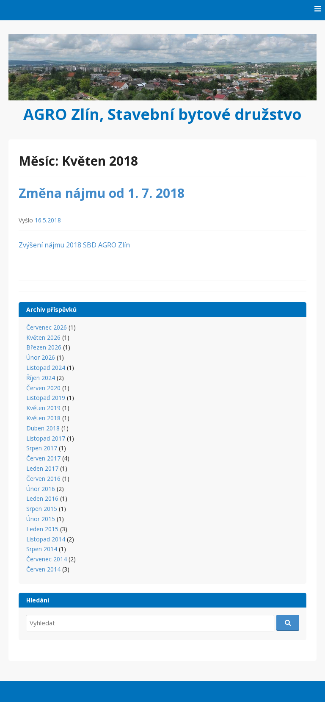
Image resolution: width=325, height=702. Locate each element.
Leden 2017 (42, 468)
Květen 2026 (43, 337)
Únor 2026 (40, 357)
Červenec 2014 (46, 559)
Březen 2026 (43, 347)
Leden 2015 (42, 529)
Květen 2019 (43, 408)
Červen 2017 (43, 458)
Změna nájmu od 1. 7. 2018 (102, 193)
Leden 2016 (42, 498)
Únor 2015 (40, 519)
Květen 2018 (43, 418)
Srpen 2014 (41, 549)
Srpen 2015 (41, 509)
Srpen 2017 (41, 448)
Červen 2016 (43, 478)
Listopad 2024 (45, 367)
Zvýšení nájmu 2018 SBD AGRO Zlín (74, 245)
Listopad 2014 (45, 539)
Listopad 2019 (45, 398)
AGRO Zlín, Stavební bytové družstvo (162, 114)
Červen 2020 (43, 388)
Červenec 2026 (46, 327)
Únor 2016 (40, 489)
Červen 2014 (43, 569)
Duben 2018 (43, 428)
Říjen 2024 (40, 378)
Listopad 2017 (45, 438)
